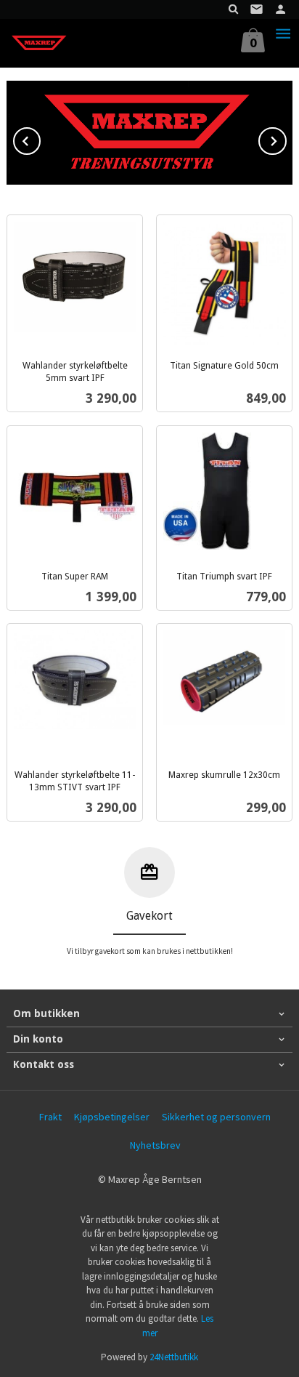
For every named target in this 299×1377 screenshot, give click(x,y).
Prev (40, 139)
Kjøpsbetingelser (112, 1116)
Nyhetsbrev (155, 1145)
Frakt (50, 1116)
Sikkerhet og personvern (216, 1116)
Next (286, 139)
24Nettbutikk (174, 1357)
